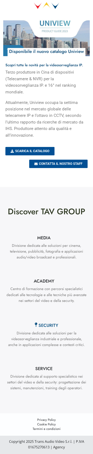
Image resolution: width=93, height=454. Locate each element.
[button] (46, 238)
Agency (58, 447)
